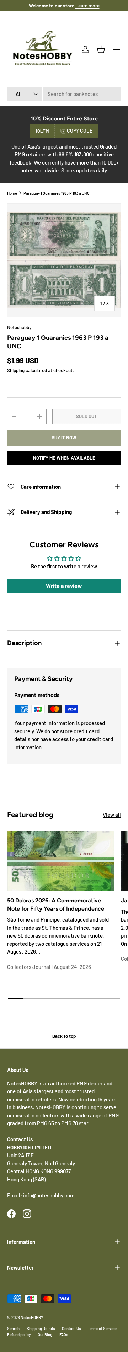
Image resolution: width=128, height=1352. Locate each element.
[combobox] (64, 94)
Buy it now (64, 437)
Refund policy (19, 1334)
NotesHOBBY (32, 1317)
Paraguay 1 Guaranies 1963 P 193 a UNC (56, 193)
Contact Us (71, 1328)
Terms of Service (102, 1328)
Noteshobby (19, 327)
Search (13, 1328)
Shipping (16, 370)
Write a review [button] (64, 585)
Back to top (64, 1036)
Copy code (79, 131)
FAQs (63, 1334)
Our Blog (45, 1334)
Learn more (87, 5)
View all (112, 814)
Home (12, 193)
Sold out (86, 416)
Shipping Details (41, 1328)
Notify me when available (64, 458)
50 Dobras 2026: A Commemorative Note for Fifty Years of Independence (55, 904)
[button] (101, 49)
